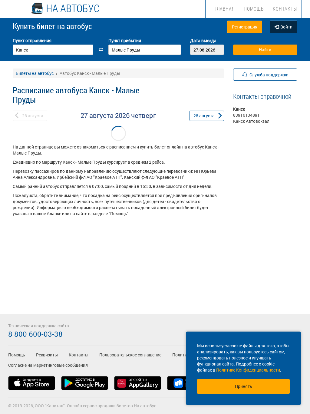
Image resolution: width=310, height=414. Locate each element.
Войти (286, 27)
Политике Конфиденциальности (248, 370)
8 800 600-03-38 (35, 334)
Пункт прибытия (124, 40)
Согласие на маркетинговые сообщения (48, 365)
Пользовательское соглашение (130, 355)
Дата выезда (203, 40)
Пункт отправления (32, 40)
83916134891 (246, 115)
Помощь (254, 8)
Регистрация (244, 27)
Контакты (285, 8)
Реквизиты (47, 355)
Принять (243, 386)
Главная (225, 8)
